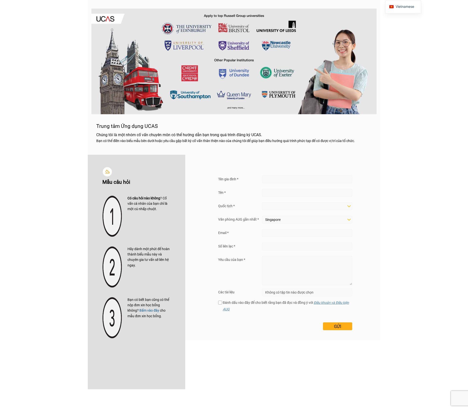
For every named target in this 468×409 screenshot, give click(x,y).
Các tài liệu (226, 292)
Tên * (222, 192)
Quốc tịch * (226, 206)
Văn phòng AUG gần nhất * (238, 219)
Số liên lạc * (226, 246)
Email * (223, 233)
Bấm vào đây (149, 310)
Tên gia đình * (228, 179)
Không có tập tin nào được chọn (289, 292)
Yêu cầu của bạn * (231, 260)
